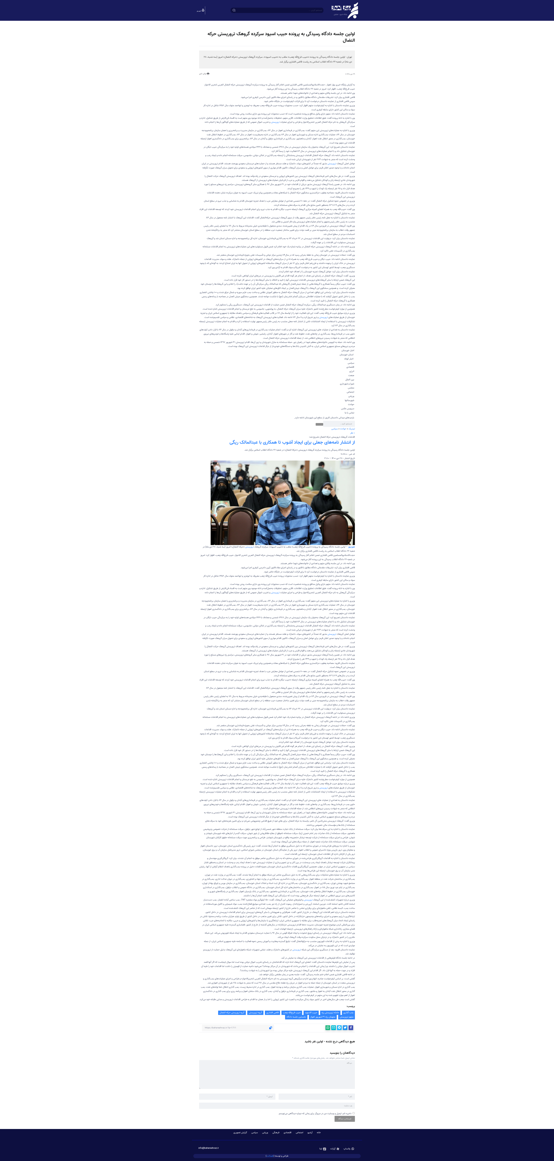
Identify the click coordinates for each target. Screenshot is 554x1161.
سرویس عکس (347, 409)
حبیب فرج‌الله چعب (292, 1013)
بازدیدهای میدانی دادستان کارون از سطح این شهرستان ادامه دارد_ (324, 418)
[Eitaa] (322, 1149)
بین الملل (349, 380)
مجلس (351, 388)
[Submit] (234, 10)
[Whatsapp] (349, 1149)
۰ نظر (352, 433)
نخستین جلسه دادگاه (296, 1017)
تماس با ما (349, 413)
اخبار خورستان (347, 350)
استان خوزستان (346, 355)
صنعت (351, 375)
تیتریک (352, 429)
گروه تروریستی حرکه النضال (232, 1013)
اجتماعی (350, 392)
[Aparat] (335, 1149)
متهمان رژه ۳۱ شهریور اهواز (322, 1017)
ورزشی (351, 396)
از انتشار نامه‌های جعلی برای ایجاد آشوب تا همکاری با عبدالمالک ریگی (292, 442)
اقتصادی (350, 367)
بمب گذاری (348, 1013)
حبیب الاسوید (311, 1013)
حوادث (351, 404)
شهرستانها (349, 400)
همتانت (270, 1156)
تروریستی (275, 122)
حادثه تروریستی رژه (330, 1013)
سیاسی (351, 363)
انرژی (351, 371)
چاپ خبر (203, 73)
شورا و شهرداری (347, 384)
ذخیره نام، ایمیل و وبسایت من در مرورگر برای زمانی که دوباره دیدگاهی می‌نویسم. (314, 1113)
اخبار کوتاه (348, 359)
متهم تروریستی (346, 1017)
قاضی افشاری (272, 1013)
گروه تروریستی (255, 1013)
